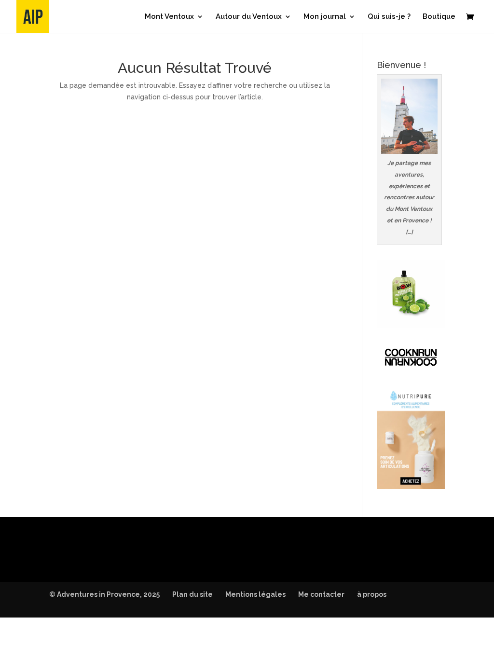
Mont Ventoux (169, 17)
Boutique (439, 17)
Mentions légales (255, 594)
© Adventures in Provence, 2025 (104, 594)
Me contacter (321, 594)
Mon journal (324, 17)
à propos (371, 594)
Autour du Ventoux (249, 17)
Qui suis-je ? (389, 17)
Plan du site (192, 594)
